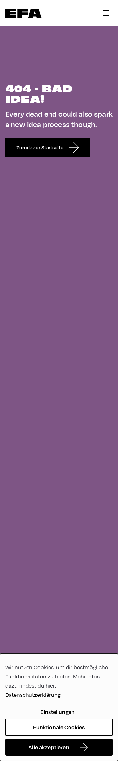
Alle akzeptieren (49, 747)
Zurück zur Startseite (39, 147)
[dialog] (59, 707)
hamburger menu (106, 13)
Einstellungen (57, 711)
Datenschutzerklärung (33, 694)
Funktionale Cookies (59, 727)
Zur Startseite (23, 13)
